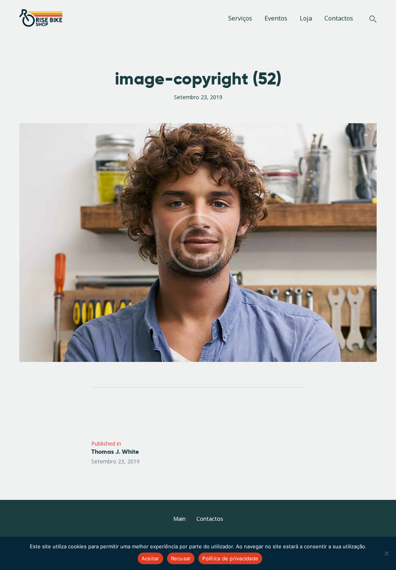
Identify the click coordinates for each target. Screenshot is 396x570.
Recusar (181, 558)
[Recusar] (386, 553)
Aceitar (150, 558)
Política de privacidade (230, 558)
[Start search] (373, 19)
